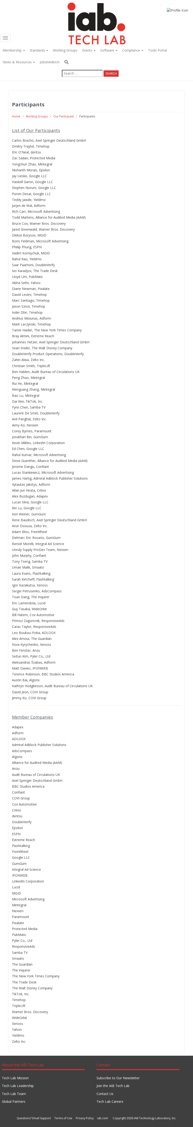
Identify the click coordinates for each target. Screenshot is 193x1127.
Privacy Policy (85, 1118)
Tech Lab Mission (15, 1078)
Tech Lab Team (14, 1093)
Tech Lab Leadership (18, 1085)
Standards (38, 50)
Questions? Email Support (34, 1118)
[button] (90, 62)
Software (107, 50)
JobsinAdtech (50, 62)
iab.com (102, 1118)
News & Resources (18, 62)
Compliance (131, 50)
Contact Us (104, 1093)
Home (16, 116)
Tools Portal (157, 50)
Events (87, 50)
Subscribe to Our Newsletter (118, 1078)
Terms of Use (63, 1118)
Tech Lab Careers (109, 1101)
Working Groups (65, 50)
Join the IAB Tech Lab (112, 1085)
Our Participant (63, 116)
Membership (13, 50)
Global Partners (13, 1101)
